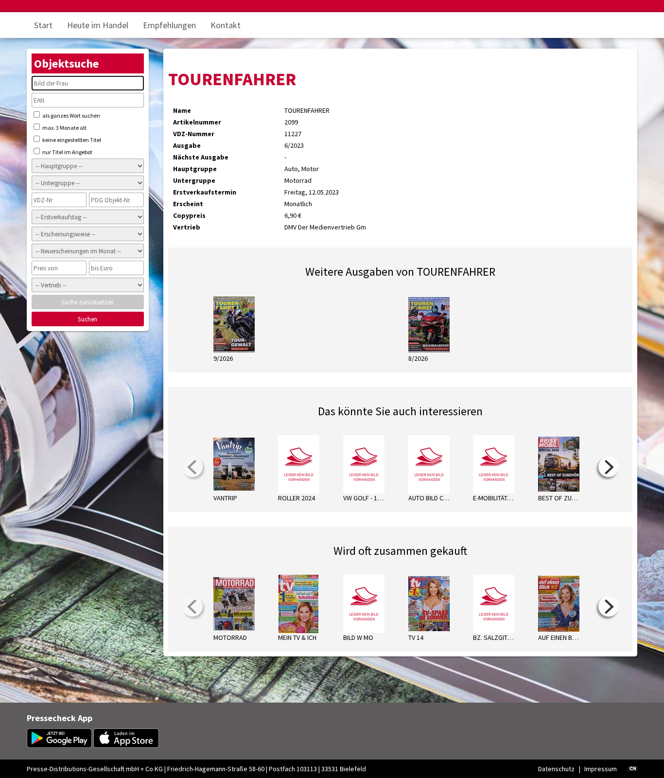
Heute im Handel (97, 25)
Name (182, 110)
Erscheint (188, 203)
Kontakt (225, 25)
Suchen (87, 319)
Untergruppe (194, 180)
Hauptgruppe (195, 168)
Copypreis (189, 215)
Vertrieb (186, 227)
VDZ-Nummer (193, 133)
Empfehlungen (169, 25)
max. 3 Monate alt (64, 127)
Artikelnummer (197, 122)
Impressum (600, 768)
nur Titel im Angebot (66, 152)
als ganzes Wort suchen (70, 115)
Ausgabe (187, 145)
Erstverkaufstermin (204, 192)
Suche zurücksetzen (87, 302)
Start (43, 25)
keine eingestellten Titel (71, 139)
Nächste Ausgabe (200, 157)
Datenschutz (556, 768)
